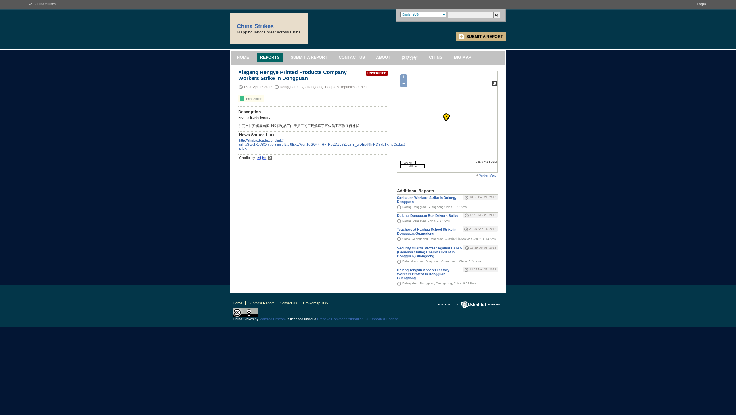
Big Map (462, 57)
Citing (436, 57)
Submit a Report (484, 36)
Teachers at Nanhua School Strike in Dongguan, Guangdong (426, 232)
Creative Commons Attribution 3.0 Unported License (357, 319)
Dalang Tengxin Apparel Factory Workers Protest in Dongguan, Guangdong (423, 274)
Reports (269, 57)
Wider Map (487, 175)
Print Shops (253, 99)
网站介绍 (410, 57)
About (383, 57)
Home (243, 57)
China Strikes (45, 4)
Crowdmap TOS (315, 303)
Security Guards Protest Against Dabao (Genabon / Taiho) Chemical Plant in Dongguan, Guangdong (429, 252)
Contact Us (352, 57)
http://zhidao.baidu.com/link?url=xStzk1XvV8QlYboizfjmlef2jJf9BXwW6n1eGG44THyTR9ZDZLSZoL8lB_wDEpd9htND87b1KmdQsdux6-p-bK (323, 145)
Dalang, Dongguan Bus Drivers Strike (427, 216)
